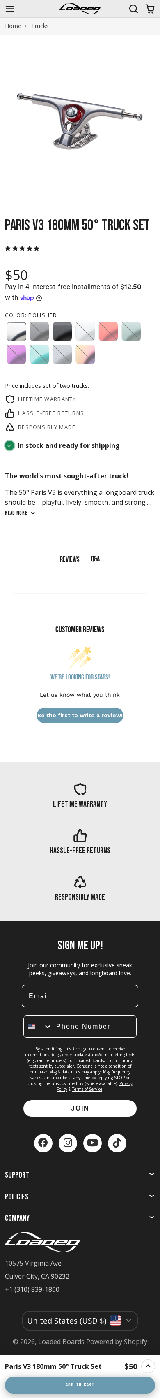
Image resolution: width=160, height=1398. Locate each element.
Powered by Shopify (116, 1341)
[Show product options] (148, 1366)
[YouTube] (92, 1143)
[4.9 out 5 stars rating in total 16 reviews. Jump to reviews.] (24, 248)
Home (13, 26)
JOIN (80, 1108)
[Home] (80, 8)
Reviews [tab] (70, 560)
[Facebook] (43, 1143)
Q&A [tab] (95, 559)
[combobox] (38, 1026)
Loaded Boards (61, 1341)
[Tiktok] (117, 1143)
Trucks (40, 26)
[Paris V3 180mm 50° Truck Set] (62, 1366)
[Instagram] (68, 1143)
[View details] (80, 795)
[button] (16, 331)
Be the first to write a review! (80, 715)
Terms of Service (87, 1089)
